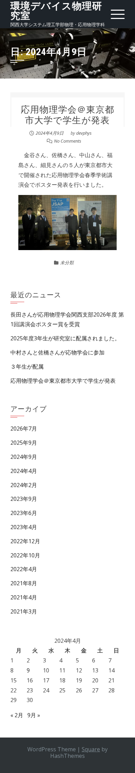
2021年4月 (23, 597)
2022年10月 (25, 555)
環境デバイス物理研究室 (56, 10)
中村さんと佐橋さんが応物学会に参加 (57, 352)
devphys (84, 133)
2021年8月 (23, 583)
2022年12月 (25, 541)
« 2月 (16, 715)
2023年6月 (23, 513)
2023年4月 (23, 527)
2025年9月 (23, 442)
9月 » (33, 715)
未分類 (67, 262)
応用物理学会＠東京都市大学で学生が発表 (67, 114)
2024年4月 (23, 471)
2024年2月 (23, 485)
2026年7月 (23, 428)
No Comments (67, 141)
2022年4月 (23, 569)
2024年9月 (23, 457)
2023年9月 (23, 499)
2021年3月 (23, 611)
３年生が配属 (27, 366)
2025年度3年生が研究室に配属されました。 (65, 338)
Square (91, 749)
